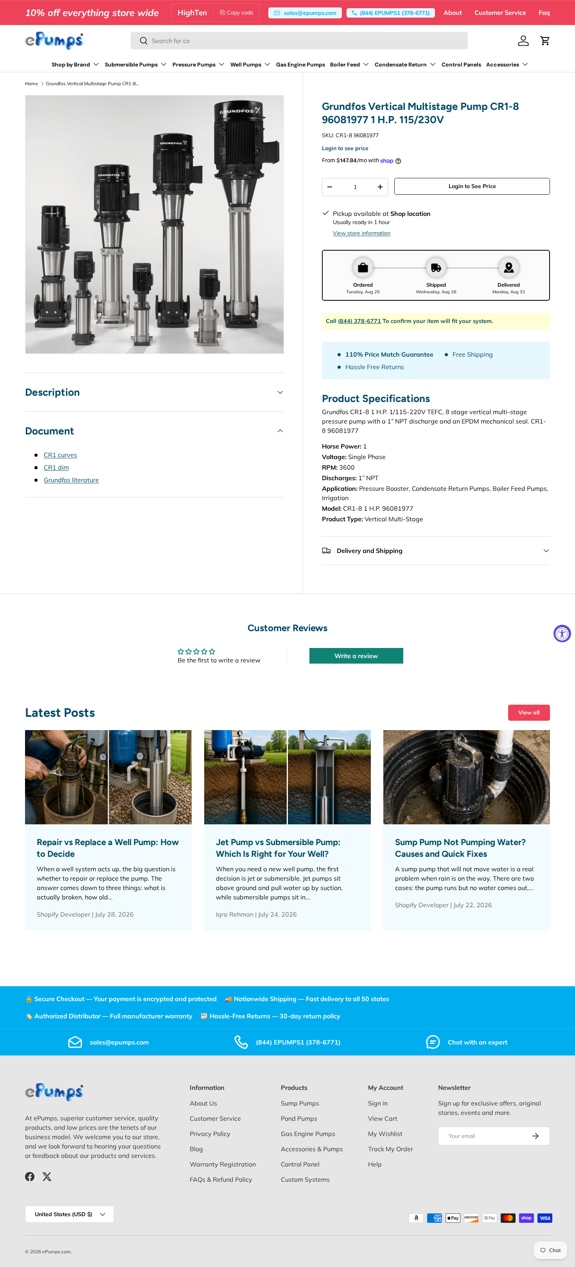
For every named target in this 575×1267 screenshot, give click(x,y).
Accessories (502, 64)
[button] (545, 40)
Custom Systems (305, 1179)
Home (31, 83)
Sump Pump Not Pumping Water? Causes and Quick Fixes (460, 848)
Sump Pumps (300, 1103)
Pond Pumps (299, 1118)
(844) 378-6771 (359, 321)
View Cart (382, 1118)
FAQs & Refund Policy (221, 1179)
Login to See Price (472, 186)
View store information (361, 233)
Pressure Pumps (194, 64)
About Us (203, 1103)
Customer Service (500, 12)
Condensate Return (401, 64)
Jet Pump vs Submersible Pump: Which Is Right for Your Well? (278, 848)
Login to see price (345, 148)
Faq (544, 12)
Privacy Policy (210, 1134)
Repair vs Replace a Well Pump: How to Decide (108, 848)
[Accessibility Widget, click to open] (562, 633)
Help (375, 1164)
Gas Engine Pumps (300, 64)
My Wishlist (385, 1134)
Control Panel (300, 1164)
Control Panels (461, 64)
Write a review (356, 656)
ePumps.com (56, 1251)
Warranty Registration (223, 1164)
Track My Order (390, 1149)
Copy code (240, 12)
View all (529, 712)
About (453, 12)
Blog (196, 1149)
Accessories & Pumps (312, 1149)
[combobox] (299, 40)
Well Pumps (245, 64)
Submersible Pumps (131, 64)
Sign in (378, 1103)
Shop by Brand (71, 64)
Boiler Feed (345, 64)
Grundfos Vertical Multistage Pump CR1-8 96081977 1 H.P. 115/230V (93, 83)
